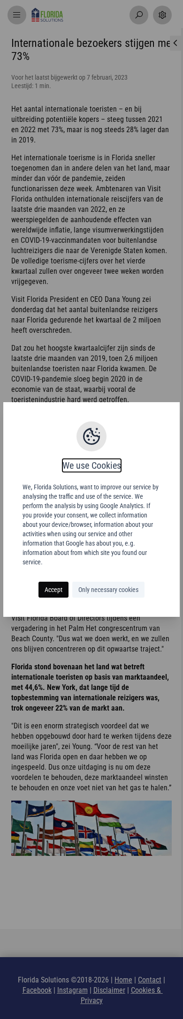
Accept (53, 589)
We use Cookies (91, 465)
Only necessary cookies (108, 589)
